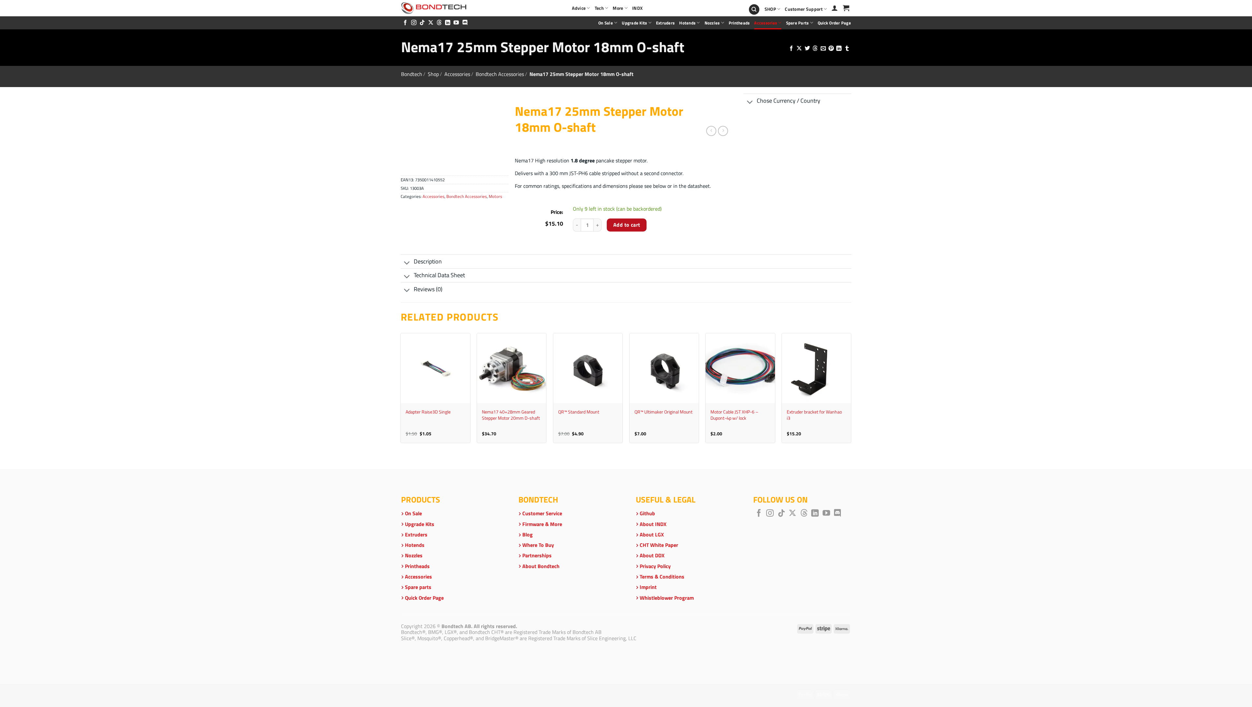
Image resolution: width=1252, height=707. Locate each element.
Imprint (648, 587)
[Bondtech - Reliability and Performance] (433, 8)
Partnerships (537, 555)
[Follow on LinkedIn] (447, 23)
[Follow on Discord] (465, 23)
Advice (579, 8)
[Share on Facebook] (791, 49)
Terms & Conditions (662, 576)
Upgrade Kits (634, 23)
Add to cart (626, 225)
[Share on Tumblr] (847, 49)
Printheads (739, 23)
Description (428, 261)
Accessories (765, 23)
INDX (637, 8)
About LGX (652, 534)
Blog (527, 534)
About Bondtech (540, 566)
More (618, 8)
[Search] (754, 9)
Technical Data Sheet (439, 275)
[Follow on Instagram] (413, 23)
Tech (599, 8)
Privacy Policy (655, 566)
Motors (495, 196)
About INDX (653, 524)
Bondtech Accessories (500, 74)
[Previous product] (723, 131)
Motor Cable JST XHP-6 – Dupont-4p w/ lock (734, 415)
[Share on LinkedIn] (839, 49)
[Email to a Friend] (823, 49)
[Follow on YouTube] (456, 23)
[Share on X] (799, 49)
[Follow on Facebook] (405, 23)
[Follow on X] (430, 23)
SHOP (770, 9)
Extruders (665, 23)
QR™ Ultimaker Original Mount (663, 412)
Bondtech (411, 74)
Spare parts (797, 23)
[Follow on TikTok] (422, 23)
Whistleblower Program (667, 598)
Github (647, 513)
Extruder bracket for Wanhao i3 (814, 415)
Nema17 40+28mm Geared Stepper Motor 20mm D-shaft (511, 415)
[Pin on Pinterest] (831, 49)
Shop (433, 74)
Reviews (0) (428, 289)
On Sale (605, 23)
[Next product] (711, 131)
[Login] (834, 8)
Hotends (687, 23)
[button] (846, 8)
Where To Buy (538, 545)
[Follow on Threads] (439, 23)
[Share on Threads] (815, 49)
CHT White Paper (659, 545)
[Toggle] (749, 103)
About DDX (652, 555)
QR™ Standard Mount (578, 412)
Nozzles (712, 23)
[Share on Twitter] (807, 49)
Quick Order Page (834, 23)
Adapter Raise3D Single (428, 412)
